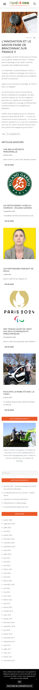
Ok (19, 682)
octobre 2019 (8, 611)
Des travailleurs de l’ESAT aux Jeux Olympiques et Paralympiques (17, 331)
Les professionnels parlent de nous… (16, 507)
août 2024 (7, 550)
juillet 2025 (7, 527)
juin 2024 (7, 558)
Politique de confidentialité (19, 686)
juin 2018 (7, 630)
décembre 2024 (9, 539)
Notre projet (28, 263)
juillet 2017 (7, 649)
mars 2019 (7, 615)
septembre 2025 (9, 524)
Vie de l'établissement (9, 38)
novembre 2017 (9, 638)
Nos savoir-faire (8, 199)
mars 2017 (7, 653)
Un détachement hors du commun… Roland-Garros (17, 206)
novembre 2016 (9, 660)
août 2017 (7, 645)
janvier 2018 (8, 634)
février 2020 (8, 607)
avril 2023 (7, 577)
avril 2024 (7, 565)
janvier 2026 (8, 520)
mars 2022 (7, 596)
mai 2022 (7, 592)
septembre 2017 (9, 641)
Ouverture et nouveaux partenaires (16, 499)
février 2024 (8, 569)
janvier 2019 (8, 619)
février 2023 (8, 581)
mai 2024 (7, 562)
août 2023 (7, 573)
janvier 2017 (8, 657)
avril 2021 (7, 603)
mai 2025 (7, 531)
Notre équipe (19, 199)
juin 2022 (7, 588)
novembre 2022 (9, 584)
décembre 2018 (9, 622)
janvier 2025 (8, 535)
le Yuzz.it (30, 73)
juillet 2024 (7, 554)
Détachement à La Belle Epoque (15, 503)
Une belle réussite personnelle (13, 150)
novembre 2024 (9, 543)
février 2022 (8, 600)
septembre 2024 (9, 546)
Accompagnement (13, 134)
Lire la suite (9, 165)
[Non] (36, 679)
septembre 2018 (9, 626)
